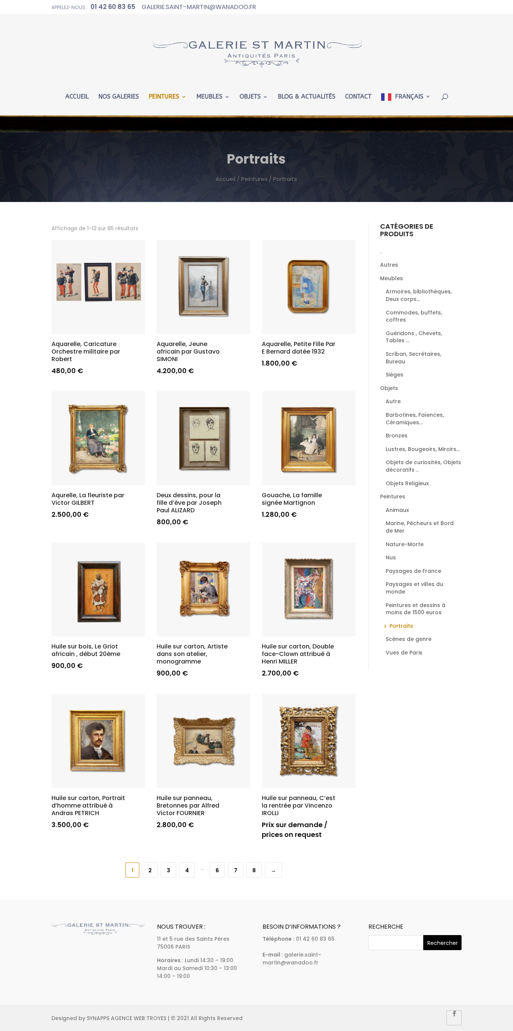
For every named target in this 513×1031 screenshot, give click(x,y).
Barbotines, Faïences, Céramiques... (415, 418)
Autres (389, 265)
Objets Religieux (407, 483)
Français (409, 96)
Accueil (77, 97)
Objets (250, 97)
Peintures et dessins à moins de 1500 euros (415, 608)
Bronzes (396, 435)
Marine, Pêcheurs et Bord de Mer (420, 526)
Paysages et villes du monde (414, 587)
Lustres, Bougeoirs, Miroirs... (423, 449)
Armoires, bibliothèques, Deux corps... (419, 295)
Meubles (209, 97)
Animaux (397, 510)
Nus (391, 557)
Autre (393, 401)
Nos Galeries (118, 97)
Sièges (394, 374)
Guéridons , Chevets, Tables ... (414, 337)
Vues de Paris (404, 652)
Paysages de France (413, 571)
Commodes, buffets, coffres (414, 316)
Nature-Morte (405, 544)
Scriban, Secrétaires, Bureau (413, 357)
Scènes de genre (409, 639)
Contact (358, 97)
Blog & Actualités (306, 97)
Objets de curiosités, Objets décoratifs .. (423, 466)
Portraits (401, 626)
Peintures (164, 97)
